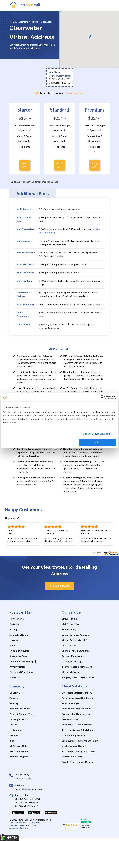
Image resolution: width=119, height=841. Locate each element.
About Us (14, 697)
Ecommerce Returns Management (80, 740)
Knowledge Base (18, 656)
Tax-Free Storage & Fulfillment (78, 729)
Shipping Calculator (19, 650)
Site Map (14, 677)
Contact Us (15, 692)
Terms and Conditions (21, 672)
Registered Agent (71, 703)
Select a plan (59, 585)
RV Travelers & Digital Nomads (78, 751)
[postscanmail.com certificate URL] (105, 552)
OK (97, 442)
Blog (11, 740)
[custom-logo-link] (24, 5)
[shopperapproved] (70, 826)
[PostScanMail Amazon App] (51, 812)
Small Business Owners (74, 745)
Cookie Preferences (17, 825)
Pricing (13, 629)
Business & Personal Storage (77, 724)
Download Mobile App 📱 (23, 661)
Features (14, 624)
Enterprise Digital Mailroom (77, 692)
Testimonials (16, 729)
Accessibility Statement (18, 828)
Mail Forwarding (70, 624)
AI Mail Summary (71, 719)
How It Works (16, 618)
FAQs (12, 645)
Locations (14, 640)
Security (13, 703)
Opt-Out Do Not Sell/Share (96, 434)
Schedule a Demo (18, 634)
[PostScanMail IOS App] (17, 812)
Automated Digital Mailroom (77, 697)
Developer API (17, 719)
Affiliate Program (18, 756)
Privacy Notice (17, 666)
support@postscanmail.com (28, 788)
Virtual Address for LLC (74, 640)
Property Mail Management (77, 714)
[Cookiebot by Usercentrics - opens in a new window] (103, 397)
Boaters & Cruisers (72, 756)
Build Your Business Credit (76, 708)
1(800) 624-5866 (23, 778)
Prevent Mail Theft (19, 708)
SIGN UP (25, 165)
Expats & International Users (77, 762)
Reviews (13, 735)
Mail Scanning (69, 629)
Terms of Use (33, 825)
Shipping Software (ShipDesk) (78, 677)
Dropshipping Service (73, 735)
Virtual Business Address (75, 634)
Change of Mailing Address (76, 650)
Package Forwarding (73, 656)
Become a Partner (19, 751)
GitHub (13, 724)
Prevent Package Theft (21, 714)
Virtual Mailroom (71, 672)
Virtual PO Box (70, 645)
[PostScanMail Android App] (34, 812)
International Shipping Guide (77, 666)
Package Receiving (72, 661)
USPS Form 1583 (18, 745)
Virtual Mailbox (70, 618)
